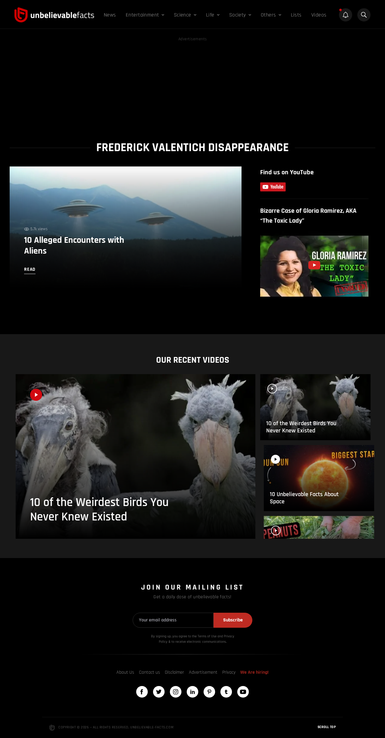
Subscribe (233, 620)
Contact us (149, 672)
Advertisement (203, 672)
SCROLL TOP (327, 727)
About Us (125, 672)
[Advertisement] (192, 85)
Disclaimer (174, 672)
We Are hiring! (254, 672)
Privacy (229, 672)
